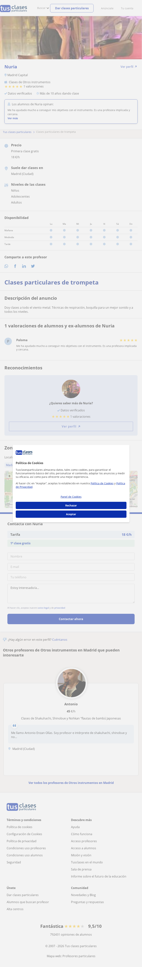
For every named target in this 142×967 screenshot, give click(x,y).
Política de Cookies (102, 483)
